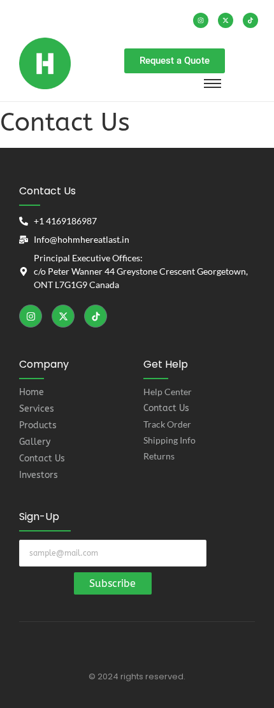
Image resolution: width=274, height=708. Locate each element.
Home (31, 392)
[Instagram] (200, 20)
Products (38, 425)
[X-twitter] (225, 20)
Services (36, 408)
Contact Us (42, 458)
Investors (38, 475)
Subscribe (112, 583)
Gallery (34, 442)
